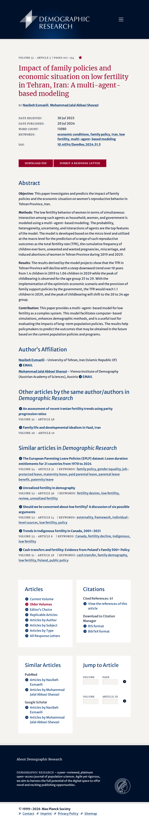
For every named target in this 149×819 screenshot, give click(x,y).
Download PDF (36, 163)
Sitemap (90, 813)
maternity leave (55, 474)
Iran (115, 134)
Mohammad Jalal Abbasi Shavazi (74, 105)
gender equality (109, 469)
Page (106, 677)
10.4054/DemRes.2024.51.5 (79, 144)
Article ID (110, 696)
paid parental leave (83, 474)
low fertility (110, 493)
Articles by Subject (43, 625)
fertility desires (88, 493)
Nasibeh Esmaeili (36, 105)
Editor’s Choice (41, 609)
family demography (112, 555)
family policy (100, 134)
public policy (58, 560)
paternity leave (42, 479)
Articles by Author (43, 620)
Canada (81, 536)
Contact (28, 813)
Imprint (46, 813)
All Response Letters (45, 636)
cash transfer (86, 555)
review (24, 498)
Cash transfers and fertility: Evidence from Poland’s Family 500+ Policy (76, 550)
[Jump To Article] (124, 681)
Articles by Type (42, 631)
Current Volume (42, 599)
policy (62, 522)
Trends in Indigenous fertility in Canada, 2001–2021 (62, 531)
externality (85, 517)
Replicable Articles (44, 615)
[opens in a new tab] (122, 786)
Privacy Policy (68, 813)
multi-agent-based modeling (93, 139)
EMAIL (28, 365)
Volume (89, 677)
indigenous (121, 536)
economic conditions (73, 134)
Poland (42, 560)
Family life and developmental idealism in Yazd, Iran (62, 427)
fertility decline (99, 536)
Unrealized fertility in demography (49, 488)
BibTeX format (99, 631)
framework (102, 517)
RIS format (96, 626)
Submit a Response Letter (80, 163)
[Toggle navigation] (121, 19)
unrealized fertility (44, 498)
